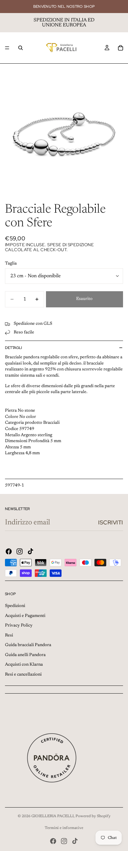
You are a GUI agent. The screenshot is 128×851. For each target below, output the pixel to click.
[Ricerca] (20, 48)
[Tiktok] (30, 551)
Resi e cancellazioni (23, 674)
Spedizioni (15, 606)
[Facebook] (8, 551)
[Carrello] (120, 48)
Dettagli (13, 347)
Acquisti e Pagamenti (25, 616)
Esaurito (84, 299)
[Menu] (7, 48)
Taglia (11, 263)
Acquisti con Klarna (24, 665)
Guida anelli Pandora (25, 655)
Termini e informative (64, 828)
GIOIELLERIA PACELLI (52, 816)
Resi (9, 635)
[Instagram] (19, 551)
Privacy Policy (19, 625)
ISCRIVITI (110, 522)
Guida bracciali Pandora (28, 645)
